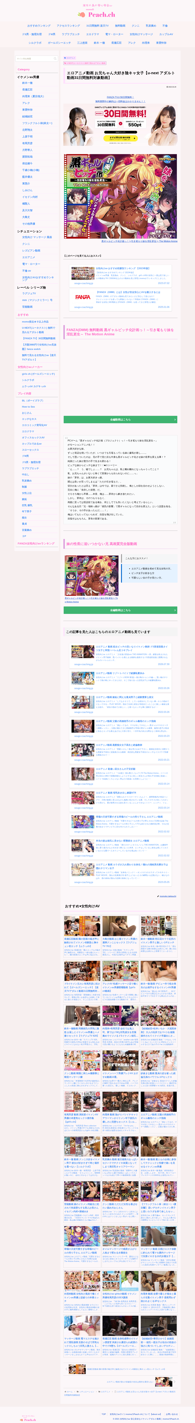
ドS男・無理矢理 (31, 462)
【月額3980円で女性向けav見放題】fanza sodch (39, 346)
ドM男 (25, 455)
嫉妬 (24, 499)
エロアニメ (71, 58)
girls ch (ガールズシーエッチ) (38, 373)
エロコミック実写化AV (34, 425)
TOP (104, 1414)
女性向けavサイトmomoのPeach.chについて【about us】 (137, 1414)
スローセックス (30, 449)
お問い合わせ (172, 1414)
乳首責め (27, 480)
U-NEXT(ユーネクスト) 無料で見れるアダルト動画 (86, 63)
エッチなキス (29, 419)
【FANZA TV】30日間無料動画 (38, 338)
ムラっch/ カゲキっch (34, 386)
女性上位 (27, 493)
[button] (55, 58)
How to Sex (28, 406)
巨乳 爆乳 (27, 505)
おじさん (27, 412)
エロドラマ (28, 431)
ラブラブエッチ (30, 468)
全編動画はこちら (120, 419)
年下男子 (27, 511)
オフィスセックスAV (33, 437)
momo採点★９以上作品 (35, 321)
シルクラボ (28, 380)
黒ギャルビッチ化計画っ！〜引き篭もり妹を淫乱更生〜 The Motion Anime (139, 241)
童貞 (24, 523)
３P (25, 536)
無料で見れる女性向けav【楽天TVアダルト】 (39, 357)
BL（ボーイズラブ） (33, 400)
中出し (25, 474)
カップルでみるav (32, 443)
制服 (24, 486)
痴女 (24, 517)
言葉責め (27, 530)
